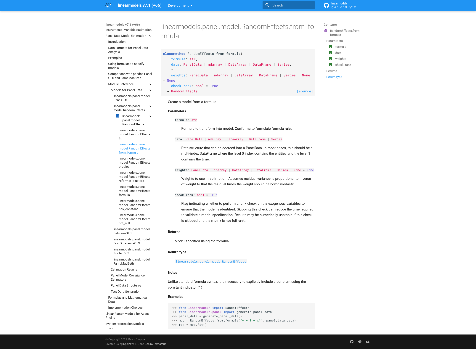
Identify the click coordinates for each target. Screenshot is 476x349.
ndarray (214, 139)
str (194, 120)
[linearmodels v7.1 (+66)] (108, 5)
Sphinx (127, 344)
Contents (330, 24)
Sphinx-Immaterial (156, 344)
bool (200, 195)
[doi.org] (367, 341)
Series (276, 139)
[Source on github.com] (351, 341)
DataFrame (257, 139)
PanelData (194, 139)
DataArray (235, 139)
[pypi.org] (359, 341)
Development (178, 5)
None (297, 170)
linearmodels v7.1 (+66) (122, 24)
